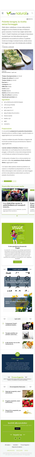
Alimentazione (7, 181)
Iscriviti (17, 428)
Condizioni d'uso (10, 450)
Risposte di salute (17, 447)
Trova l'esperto (25, 444)
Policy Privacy (19, 450)
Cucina (14, 181)
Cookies (26, 450)
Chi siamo (7, 444)
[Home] (17, 14)
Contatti (15, 444)
